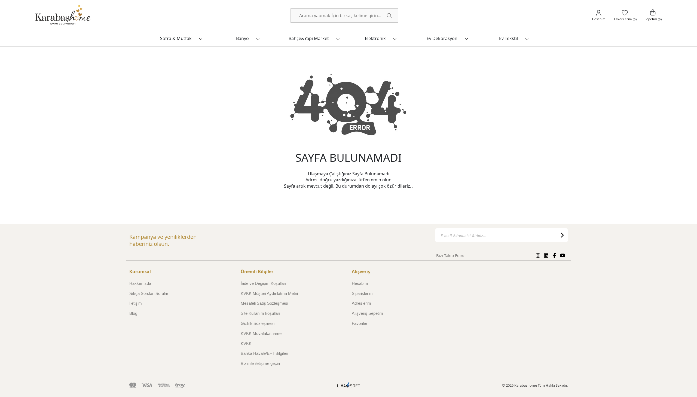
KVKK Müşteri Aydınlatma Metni (269, 293)
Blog (133, 313)
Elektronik (375, 38)
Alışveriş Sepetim (367, 313)
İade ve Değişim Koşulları (263, 283)
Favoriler (359, 323)
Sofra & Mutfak (176, 38)
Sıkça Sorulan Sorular (148, 293)
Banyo (242, 38)
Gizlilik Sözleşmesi (257, 323)
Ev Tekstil (508, 38)
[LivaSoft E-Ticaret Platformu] (348, 385)
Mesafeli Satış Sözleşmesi (264, 303)
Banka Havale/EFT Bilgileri (264, 353)
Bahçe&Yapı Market (309, 38)
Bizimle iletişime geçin (260, 363)
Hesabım (360, 283)
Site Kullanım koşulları (260, 313)
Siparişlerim (362, 293)
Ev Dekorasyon (442, 38)
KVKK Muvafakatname (261, 333)
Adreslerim (361, 303)
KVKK (246, 343)
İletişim (135, 303)
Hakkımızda (140, 283)
